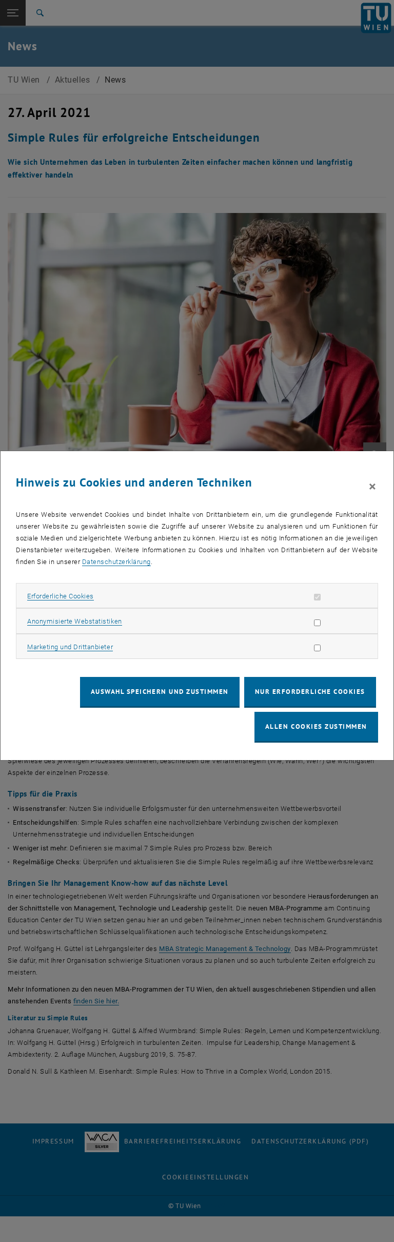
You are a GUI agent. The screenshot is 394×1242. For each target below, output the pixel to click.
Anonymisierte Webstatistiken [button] (74, 621)
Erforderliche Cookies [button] (60, 596)
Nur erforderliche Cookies (310, 691)
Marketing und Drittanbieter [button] (70, 647)
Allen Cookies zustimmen (316, 726)
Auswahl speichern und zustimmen (160, 691)
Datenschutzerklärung (116, 562)
